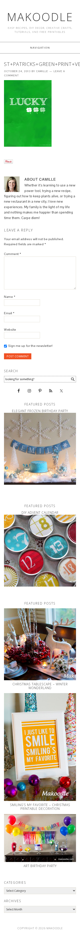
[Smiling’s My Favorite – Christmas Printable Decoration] (40, 747)
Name (9, 297)
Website (10, 330)
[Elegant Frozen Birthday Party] (40, 449)
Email (9, 313)
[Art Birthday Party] (40, 838)
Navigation (40, 47)
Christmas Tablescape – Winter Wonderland (40, 686)
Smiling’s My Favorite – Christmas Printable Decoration (40, 807)
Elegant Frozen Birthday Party (40, 411)
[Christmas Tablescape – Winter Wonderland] (40, 644)
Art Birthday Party (40, 866)
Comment (12, 254)
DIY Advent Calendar (40, 512)
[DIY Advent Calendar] (40, 551)
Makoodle (40, 16)
